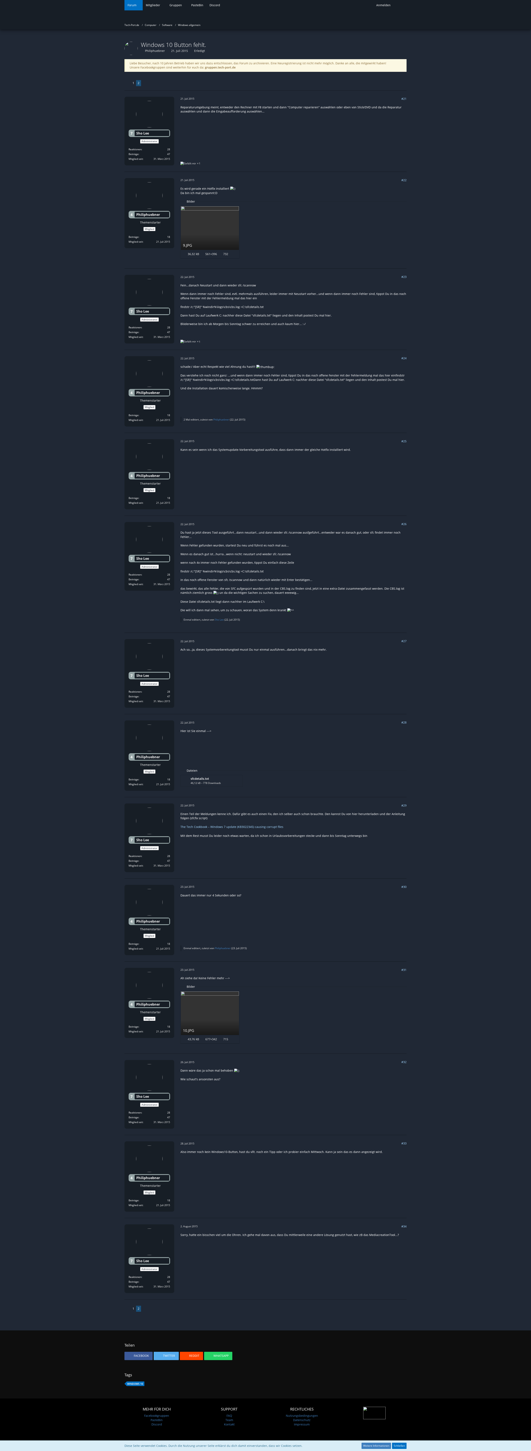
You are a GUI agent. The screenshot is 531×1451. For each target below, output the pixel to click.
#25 (404, 441)
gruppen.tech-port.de (220, 67)
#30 (404, 887)
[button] (138, 1356)
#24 (404, 358)
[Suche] (400, 5)
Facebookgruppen (156, 1416)
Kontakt (229, 1424)
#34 (404, 1226)
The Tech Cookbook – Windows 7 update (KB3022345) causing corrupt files (231, 827)
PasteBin (157, 1420)
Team (229, 1420)
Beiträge (134, 154)
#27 (404, 641)
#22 (404, 180)
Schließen (399, 1445)
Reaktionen (135, 149)
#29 (404, 805)
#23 (404, 277)
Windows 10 (135, 1384)
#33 (404, 1143)
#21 (404, 99)
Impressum (302, 1424)
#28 (404, 722)
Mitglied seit (136, 159)
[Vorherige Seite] (127, 83)
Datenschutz (302, 1420)
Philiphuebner (155, 51)
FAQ (229, 1416)
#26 (404, 524)
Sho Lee (219, 619)
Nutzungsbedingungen (302, 1416)
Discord (156, 1424)
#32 (404, 1062)
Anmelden (383, 5)
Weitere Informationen (376, 1445)
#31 (404, 970)
